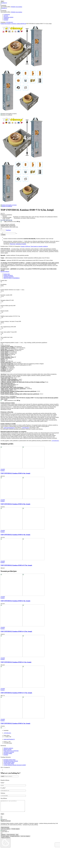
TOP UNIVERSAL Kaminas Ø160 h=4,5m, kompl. (16, 662)
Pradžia (2, 23)
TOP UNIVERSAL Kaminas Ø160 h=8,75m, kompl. (16, 565)
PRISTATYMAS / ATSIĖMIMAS (12, 278)
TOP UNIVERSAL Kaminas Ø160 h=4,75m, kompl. (16, 692)
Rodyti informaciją (5, 827)
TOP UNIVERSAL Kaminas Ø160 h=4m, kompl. (15, 534)
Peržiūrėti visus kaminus (16, 6)
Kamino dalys (7, 274)
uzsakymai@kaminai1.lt (9, 427)
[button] (30, 4)
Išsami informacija (11, 834)
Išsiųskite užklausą (5, 271)
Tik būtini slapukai (15, 828)
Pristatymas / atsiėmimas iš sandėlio (18, 244)
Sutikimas (3, 834)
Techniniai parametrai (8, 276)
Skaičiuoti (8, 230)
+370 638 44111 (9, 22)
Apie (17, 834)
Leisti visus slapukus (5, 828)
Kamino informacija (8, 275)
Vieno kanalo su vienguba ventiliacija (12, 23)
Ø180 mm (23, 23)
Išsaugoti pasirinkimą (14, 836)
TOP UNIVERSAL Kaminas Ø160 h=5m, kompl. (15, 723)
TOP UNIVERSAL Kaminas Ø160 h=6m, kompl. (15, 473)
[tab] (31, 274)
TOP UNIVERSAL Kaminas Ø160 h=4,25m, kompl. (16, 631)
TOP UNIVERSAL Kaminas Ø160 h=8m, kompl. (15, 504)
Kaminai (23, 246)
